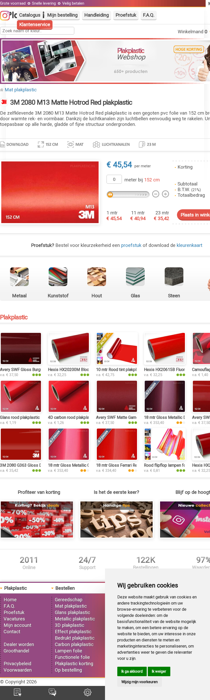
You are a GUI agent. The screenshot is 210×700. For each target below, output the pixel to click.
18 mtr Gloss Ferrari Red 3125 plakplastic (133, 465)
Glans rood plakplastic (20, 417)
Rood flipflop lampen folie (167, 465)
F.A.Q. (148, 15)
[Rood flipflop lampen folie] (165, 459)
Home (10, 600)
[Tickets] (52, 694)
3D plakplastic (69, 625)
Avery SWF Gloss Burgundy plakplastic (34, 369)
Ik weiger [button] (159, 671)
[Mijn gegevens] (87, 694)
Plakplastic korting (74, 663)
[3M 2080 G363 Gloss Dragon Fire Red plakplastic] (21, 459)
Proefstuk (126, 15)
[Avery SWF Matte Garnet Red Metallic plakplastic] (117, 411)
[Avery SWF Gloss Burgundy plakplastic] (21, 363)
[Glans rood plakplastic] (21, 411)
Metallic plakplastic (75, 619)
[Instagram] (7, 19)
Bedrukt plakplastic (74, 638)
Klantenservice (34, 24)
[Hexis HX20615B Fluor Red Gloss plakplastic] (165, 363)
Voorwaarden (18, 670)
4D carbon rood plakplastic (72, 417)
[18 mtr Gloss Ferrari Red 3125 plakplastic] (117, 459)
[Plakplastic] (4, 102)
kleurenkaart (189, 245)
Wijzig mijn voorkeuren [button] (139, 682)
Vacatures (14, 619)
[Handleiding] (116, 537)
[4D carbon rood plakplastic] (69, 411)
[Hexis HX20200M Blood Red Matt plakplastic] (69, 363)
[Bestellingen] (17, 694)
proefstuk (131, 245)
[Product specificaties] (14, 146)
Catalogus (29, 15)
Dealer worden (19, 644)
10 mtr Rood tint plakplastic (120, 369)
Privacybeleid (17, 663)
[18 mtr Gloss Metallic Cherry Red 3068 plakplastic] (69, 459)
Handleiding (96, 15)
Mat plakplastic (21, 90)
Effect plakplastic (73, 632)
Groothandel (16, 651)
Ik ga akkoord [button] (132, 671)
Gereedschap (68, 600)
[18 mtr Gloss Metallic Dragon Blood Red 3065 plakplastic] (165, 411)
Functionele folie (72, 657)
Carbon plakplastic (74, 644)
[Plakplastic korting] (37, 537)
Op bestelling (68, 670)
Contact (12, 632)
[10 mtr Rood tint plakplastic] (117, 363)
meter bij (142, 180)
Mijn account (17, 625)
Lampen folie (68, 651)
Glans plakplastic (72, 612)
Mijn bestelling (62, 15)
